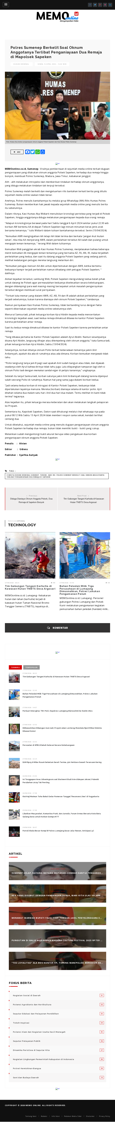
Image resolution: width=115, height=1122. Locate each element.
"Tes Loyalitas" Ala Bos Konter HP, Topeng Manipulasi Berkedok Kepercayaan (63, 962)
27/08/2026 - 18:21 (12, 583)
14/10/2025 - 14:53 (58, 891)
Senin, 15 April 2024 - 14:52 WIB (52, 64)
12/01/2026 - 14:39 (58, 869)
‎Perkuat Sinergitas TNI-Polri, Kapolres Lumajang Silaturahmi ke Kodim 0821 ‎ (58, 711)
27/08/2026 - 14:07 (30, 707)
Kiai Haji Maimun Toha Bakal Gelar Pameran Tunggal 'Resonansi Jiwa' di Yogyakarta (61, 797)
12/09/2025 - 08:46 (58, 936)
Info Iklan (56, 1116)
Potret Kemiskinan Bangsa (27, 1068)
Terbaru (15, 667)
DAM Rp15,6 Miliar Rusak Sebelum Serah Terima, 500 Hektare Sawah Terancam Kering (62, 762)
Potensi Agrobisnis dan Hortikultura (32, 1005)
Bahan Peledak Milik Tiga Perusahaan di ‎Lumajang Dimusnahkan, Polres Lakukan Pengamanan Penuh (80, 590)
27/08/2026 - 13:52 (30, 724)
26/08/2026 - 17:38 (30, 793)
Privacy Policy (104, 1116)
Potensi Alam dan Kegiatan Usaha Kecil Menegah (39, 1032)
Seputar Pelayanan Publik (26, 1041)
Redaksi (44, 1116)
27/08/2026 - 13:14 (30, 759)
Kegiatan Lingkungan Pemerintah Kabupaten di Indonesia (43, 1059)
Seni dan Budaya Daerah (26, 1078)
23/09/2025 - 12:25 (58, 914)
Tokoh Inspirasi (21, 1023)
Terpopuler (31, 667)
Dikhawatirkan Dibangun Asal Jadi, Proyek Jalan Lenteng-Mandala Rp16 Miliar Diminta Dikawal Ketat (62, 729)
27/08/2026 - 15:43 (67, 583)
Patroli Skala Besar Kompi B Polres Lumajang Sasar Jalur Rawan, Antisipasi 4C (58, 831)
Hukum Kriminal (21, 64)
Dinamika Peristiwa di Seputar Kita (31, 1050)
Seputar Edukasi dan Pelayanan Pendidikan (36, 1014)
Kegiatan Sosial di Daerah (27, 995)
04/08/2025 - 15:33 (58, 958)
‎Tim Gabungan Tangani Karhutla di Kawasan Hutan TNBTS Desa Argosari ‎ (30, 587)
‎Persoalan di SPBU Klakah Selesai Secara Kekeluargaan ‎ (49, 745)
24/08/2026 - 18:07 (30, 827)
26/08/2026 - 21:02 (30, 776)
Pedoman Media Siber (73, 1116)
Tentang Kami (31, 1116)
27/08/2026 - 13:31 (30, 742)
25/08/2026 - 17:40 (30, 810)
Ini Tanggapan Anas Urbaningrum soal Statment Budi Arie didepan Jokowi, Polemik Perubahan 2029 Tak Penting (61, 781)
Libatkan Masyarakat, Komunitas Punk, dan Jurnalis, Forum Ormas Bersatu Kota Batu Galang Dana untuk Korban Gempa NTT (62, 815)
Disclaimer (90, 1116)
